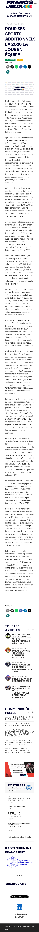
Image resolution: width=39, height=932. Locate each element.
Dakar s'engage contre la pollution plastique (21, 654)
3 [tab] (19, 875)
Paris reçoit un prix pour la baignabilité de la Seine (22, 668)
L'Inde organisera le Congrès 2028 (22, 680)
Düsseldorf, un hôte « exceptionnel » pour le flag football (21, 693)
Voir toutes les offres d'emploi (19, 837)
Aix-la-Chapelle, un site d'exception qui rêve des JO (22, 640)
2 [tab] (17, 875)
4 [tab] (21, 875)
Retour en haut (28, 926)
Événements (10, 60)
